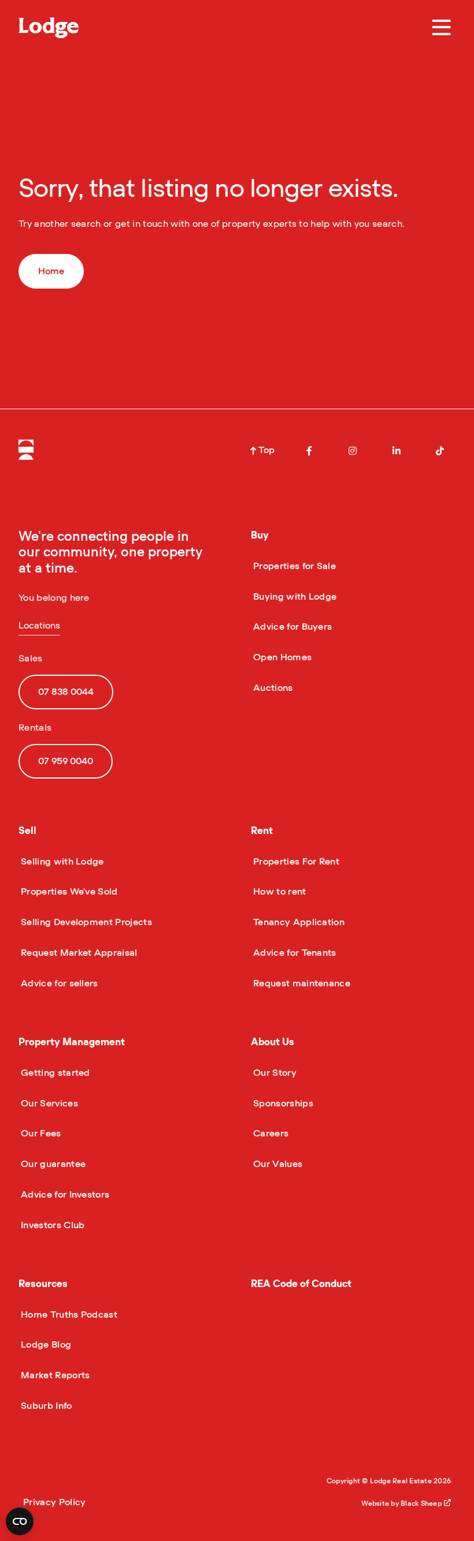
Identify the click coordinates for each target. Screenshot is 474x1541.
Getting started (54, 1073)
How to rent (278, 891)
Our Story (274, 1073)
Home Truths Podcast (67, 1314)
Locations (39, 625)
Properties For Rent (295, 861)
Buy (260, 535)
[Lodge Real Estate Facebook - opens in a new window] (309, 451)
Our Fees (39, 1133)
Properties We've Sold (68, 891)
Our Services (48, 1103)
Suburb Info (45, 1406)
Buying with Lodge (293, 596)
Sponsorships (282, 1103)
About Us (272, 1042)
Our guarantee (52, 1164)
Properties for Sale (293, 566)
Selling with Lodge (61, 861)
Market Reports (54, 1375)
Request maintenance (300, 983)
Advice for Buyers (291, 626)
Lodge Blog (44, 1344)
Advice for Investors (63, 1194)
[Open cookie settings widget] (20, 1521)
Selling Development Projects (85, 922)
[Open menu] (442, 28)
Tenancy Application (298, 922)
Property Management (71, 1042)
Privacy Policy (54, 1502)
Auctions (272, 688)
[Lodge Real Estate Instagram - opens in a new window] (352, 451)
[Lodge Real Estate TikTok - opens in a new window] (440, 451)
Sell (27, 831)
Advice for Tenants (293, 952)
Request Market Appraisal (78, 952)
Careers (269, 1133)
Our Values (276, 1164)
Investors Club (51, 1225)
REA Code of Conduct (301, 1284)
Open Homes (281, 657)
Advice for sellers (58, 983)
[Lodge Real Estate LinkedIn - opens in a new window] (396, 451)
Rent (262, 831)
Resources (43, 1284)
